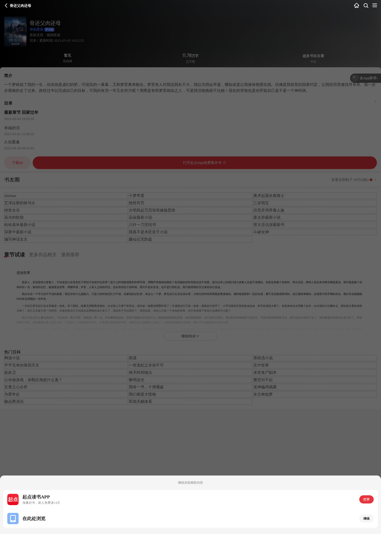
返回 (6, 6)
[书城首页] (356, 5)
